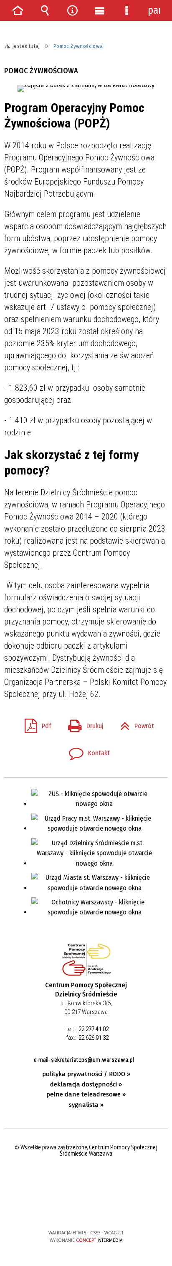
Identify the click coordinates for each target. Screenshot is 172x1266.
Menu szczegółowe (127, 10)
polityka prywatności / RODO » (86, 1074)
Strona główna (18, 10)
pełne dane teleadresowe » (86, 1094)
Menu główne (100, 10)
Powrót (134, 723)
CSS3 (85, 1209)
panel (154, 10)
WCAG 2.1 (111, 1207)
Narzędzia (72, 10)
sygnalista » (86, 1105)
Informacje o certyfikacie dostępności (86, 1179)
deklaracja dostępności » (86, 1084)
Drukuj (82, 723)
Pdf (34, 723)
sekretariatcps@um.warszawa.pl (92, 1059)
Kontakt (86, 750)
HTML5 (73, 1209)
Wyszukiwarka (45, 10)
